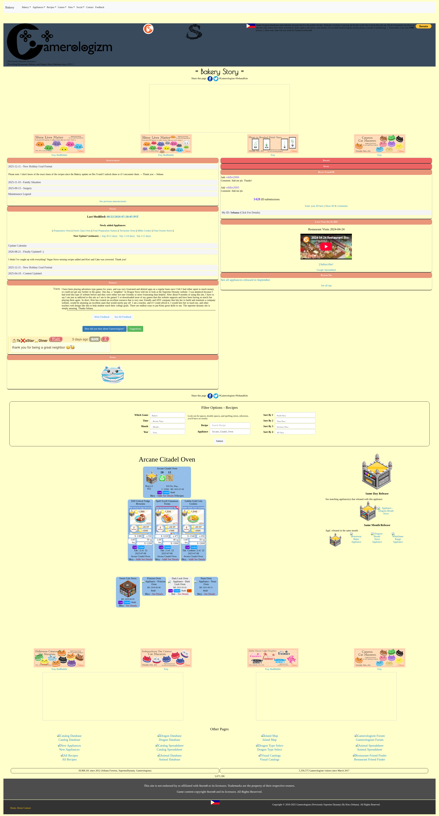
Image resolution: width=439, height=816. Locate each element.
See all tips (326, 285)
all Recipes (69, 759)
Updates (112, 209)
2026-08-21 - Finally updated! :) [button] (26, 251)
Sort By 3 (268, 426)
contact (89, 7)
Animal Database (169, 759)
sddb (159, 496)
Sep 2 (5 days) (144, 236)
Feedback (113, 283)
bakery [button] (25, 7)
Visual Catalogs (269, 759)
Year (146, 432)
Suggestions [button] (135, 328)
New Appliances (69, 749)
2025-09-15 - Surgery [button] (20, 188)
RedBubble (62, 155)
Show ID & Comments (336, 206)
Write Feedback (101, 317)
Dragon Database (169, 739)
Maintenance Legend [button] (19, 194)
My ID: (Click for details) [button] (241, 212)
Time (145, 420)
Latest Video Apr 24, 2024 (326, 222)
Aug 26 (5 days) (110, 236)
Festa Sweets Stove (162, 230)
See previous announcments (112, 201)
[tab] (112, 166)
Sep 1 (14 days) (127, 236)
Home (13, 808)
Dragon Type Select (269, 749)
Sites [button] (70, 7)
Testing (113, 357)
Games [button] (61, 7)
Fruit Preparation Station (105, 230)
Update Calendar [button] (17, 245)
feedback (99, 7)
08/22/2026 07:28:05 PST (123, 216)
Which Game (141, 415)
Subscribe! (326, 264)
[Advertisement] (219, 108)
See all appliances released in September (245, 280)
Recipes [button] (50, 7)
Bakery (9, 7)
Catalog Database (69, 739)
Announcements (113, 160)
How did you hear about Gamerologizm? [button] (104, 328)
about (20, 808)
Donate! (326, 160)
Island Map (270, 739)
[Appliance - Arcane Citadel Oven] (368, 511)
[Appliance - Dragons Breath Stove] (386, 511)
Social (326, 166)
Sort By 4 (268, 432)
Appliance (203, 431)
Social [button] (79, 7)
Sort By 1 (268, 415)
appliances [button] (38, 7)
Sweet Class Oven (82, 230)
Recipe (204, 425)
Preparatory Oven (62, 230)
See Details (168, 496)
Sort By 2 (268, 420)
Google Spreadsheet (326, 270)
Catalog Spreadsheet (169, 749)
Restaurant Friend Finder (369, 759)
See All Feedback (123, 317)
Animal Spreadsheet (369, 749)
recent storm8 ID (326, 172)
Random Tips (326, 275)
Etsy (54, 155)
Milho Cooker (144, 230)
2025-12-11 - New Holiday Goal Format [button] (30, 166)
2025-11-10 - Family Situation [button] (24, 182)
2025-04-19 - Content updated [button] (25, 273)
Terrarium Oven (127, 230)
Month (144, 426)
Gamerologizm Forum (369, 739)
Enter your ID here (314, 206)
